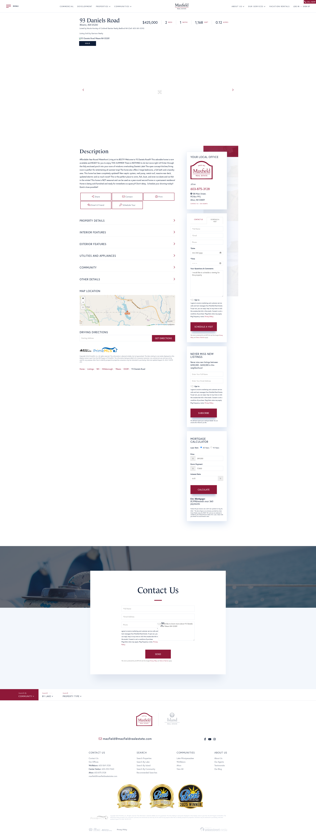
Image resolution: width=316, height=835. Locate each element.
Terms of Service (200, 337)
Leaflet (153, 324)
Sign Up (306, 6)
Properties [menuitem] (102, 6)
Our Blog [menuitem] (218, 769)
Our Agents (204, 203)
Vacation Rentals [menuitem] (279, 6)
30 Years (206, 448)
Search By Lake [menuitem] (143, 762)
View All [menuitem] (180, 769)
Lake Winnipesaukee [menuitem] (185, 758)
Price (192, 454)
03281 (126, 369)
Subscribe (203, 413)
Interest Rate (195, 474)
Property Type (71, 696)
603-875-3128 (200, 189)
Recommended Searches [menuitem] (147, 772)
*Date (192, 248)
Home (82, 369)
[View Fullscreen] (83, 307)
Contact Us (194, 203)
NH (98, 369)
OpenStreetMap (162, 324)
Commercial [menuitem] (67, 6)
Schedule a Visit (215, 220)
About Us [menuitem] (237, 6)
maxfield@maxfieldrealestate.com (127, 739)
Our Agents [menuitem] (219, 762)
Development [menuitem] (84, 6)
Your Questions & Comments (201, 268)
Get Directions (163, 338)
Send (158, 654)
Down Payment (196, 464)
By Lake (46, 696)
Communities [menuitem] (121, 6)
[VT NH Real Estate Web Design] (213, 829)
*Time (192, 258)
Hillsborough (107, 369)
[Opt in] (158, 624)
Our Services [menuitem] (255, 6)
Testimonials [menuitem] (219, 765)
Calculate (204, 489)
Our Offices (93, 762)
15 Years (216, 448)
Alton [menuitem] (179, 765)
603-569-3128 (105, 765)
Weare (118, 369)
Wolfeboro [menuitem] (181, 762)
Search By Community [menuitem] (146, 769)
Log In (296, 6)
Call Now (311, 2)
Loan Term (194, 448)
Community (25, 696)
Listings (90, 369)
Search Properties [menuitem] (144, 758)
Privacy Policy (209, 316)
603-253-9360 (108, 769)
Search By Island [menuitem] (143, 765)
